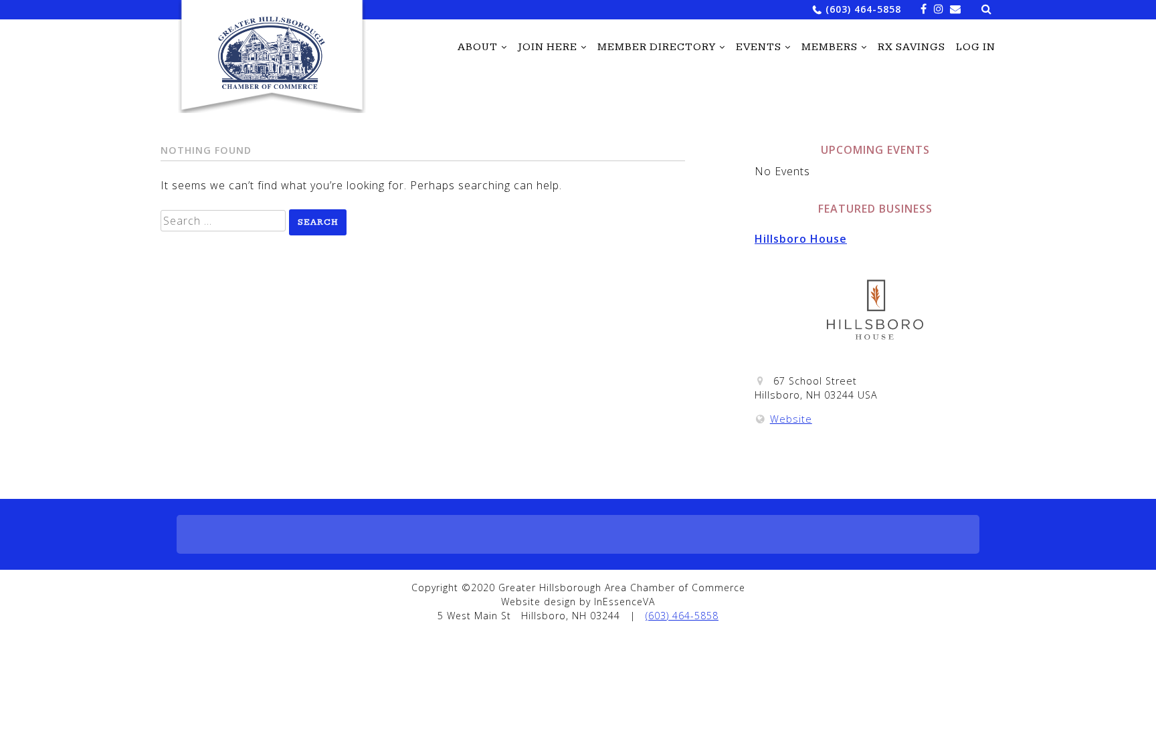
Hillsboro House (801, 238)
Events (758, 47)
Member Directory (656, 47)
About (478, 47)
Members (829, 47)
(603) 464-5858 (863, 9)
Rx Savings (911, 47)
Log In (975, 47)
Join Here (547, 47)
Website (791, 419)
